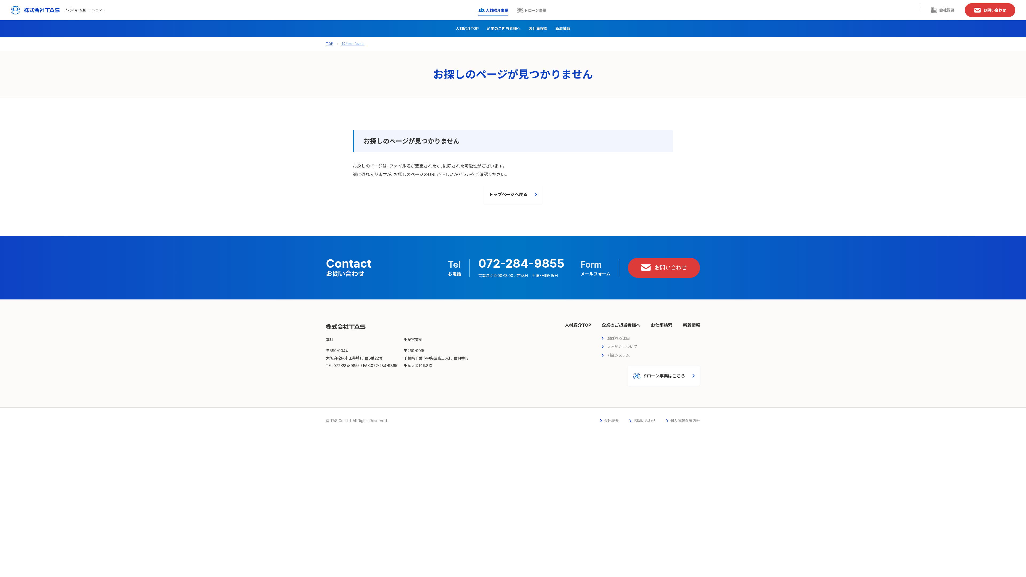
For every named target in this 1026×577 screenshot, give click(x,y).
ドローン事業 (535, 10)
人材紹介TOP (467, 28)
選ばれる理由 (618, 338)
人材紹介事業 (497, 10)
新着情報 (562, 28)
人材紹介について (622, 346)
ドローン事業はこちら (664, 376)
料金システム (618, 355)
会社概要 (946, 10)
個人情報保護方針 (685, 420)
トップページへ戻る (508, 194)
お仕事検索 (538, 28)
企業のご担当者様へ (503, 28)
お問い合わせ (995, 10)
